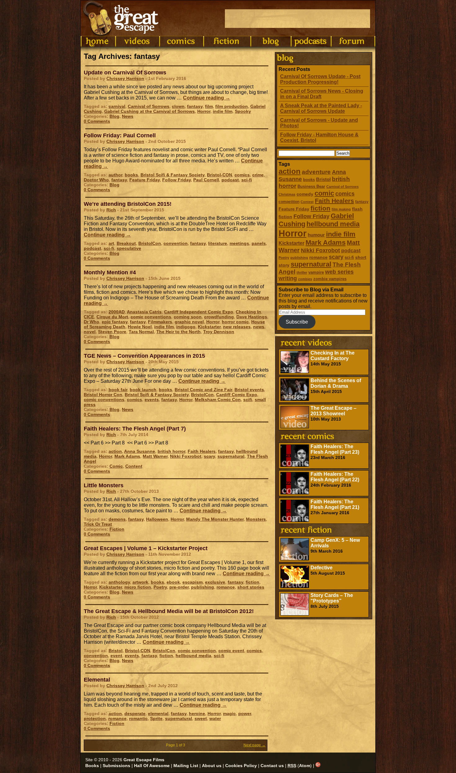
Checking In (248, 311)
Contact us (272, 765)
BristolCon (149, 243)
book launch (143, 389)
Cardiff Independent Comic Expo (198, 311)
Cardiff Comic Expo (236, 394)
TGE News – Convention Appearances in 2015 (144, 356)
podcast (350, 250)
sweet (200, 718)
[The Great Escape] (122, 18)
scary (336, 257)
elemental (158, 713)
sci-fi (349, 257)
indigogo (185, 326)
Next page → (255, 745)
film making (341, 209)
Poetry (284, 257)
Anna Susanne (139, 451)
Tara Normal (141, 331)
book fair (118, 389)
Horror (292, 233)
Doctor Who (96, 179)
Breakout (126, 243)
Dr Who (91, 321)
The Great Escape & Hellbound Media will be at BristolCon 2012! (169, 611)
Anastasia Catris (144, 311)
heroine (197, 713)
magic (229, 713)
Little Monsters (103, 485)
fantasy (362, 202)
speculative (129, 248)
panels (259, 243)
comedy (305, 194)
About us (211, 765)
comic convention (197, 650)
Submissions (116, 765)
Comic (116, 466)
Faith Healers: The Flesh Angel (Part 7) (135, 429)
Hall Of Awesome (152, 765)
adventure (316, 172)
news (258, 326)
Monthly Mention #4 (110, 272)
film (209, 106)
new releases (237, 326)
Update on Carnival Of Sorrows (125, 72)
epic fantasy (114, 321)
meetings (239, 243)
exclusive (215, 582)
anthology (119, 582)
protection (95, 718)
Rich (111, 209)
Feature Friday (294, 208)
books (309, 179)
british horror (171, 451)
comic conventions (151, 316)
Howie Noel (140, 326)
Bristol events (249, 389)
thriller (302, 272)
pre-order (179, 587)
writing (288, 278)
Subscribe (297, 322)
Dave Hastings (251, 316)
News (127, 116)
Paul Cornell (206, 179)
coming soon (188, 316)
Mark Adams (326, 242)
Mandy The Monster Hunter (215, 519)
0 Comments (97, 121)
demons (117, 519)
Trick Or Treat (98, 524)
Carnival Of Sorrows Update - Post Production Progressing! (320, 79)
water (215, 718)
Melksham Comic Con (218, 399)
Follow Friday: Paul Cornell (120, 135)
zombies (305, 279)
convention (175, 243)
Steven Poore (112, 331)
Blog (114, 116)
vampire (316, 272)
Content (133, 466)
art (111, 243)
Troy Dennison (218, 331)
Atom (304, 765)
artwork (140, 582)
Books (92, 765)
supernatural (311, 264)
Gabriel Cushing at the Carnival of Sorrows (149, 111)
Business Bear (311, 186)
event (116, 655)
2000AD (117, 311)
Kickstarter (291, 243)
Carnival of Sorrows (342, 186)
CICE (89, 316)
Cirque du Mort (112, 316)
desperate (134, 713)
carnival (117, 106)
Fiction (117, 529)
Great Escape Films (143, 759)
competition (289, 202)
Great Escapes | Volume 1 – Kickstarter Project (146, 548)
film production (231, 106)
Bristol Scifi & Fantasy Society (172, 174)
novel (90, 331)
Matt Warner (155, 456)
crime (258, 174)
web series (339, 272)
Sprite (156, 718)
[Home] (98, 41)
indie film (340, 234)
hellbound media (333, 224)
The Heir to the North (178, 331)
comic (324, 193)
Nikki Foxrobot (320, 250)
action (290, 171)
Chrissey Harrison (125, 78)
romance (318, 257)
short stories (250, 587)
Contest (307, 202)
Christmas (287, 194)
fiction (320, 208)
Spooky (243, 111)
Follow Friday (311, 216)
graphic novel (189, 321)
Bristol (323, 179)
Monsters (256, 519)
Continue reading (206, 97)
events (152, 399)
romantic (138, 718)
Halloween (157, 519)
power (244, 713)
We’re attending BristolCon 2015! (128, 204)
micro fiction (137, 587)
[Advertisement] (297, 18)
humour (316, 234)
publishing (299, 257)
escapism (192, 582)
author (115, 174)
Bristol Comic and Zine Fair (203, 389)
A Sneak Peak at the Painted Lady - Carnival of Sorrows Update (321, 108)
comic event (231, 650)
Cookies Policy (241, 765)
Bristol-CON (219, 174)
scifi (247, 399)
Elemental (97, 680)
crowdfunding (219, 316)
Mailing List (185, 765)
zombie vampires (329, 278)
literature (217, 243)
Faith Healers (334, 200)
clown (178, 106)
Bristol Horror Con (103, 394)
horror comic (235, 321)
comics (345, 194)
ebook (173, 582)
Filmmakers (160, 321)
